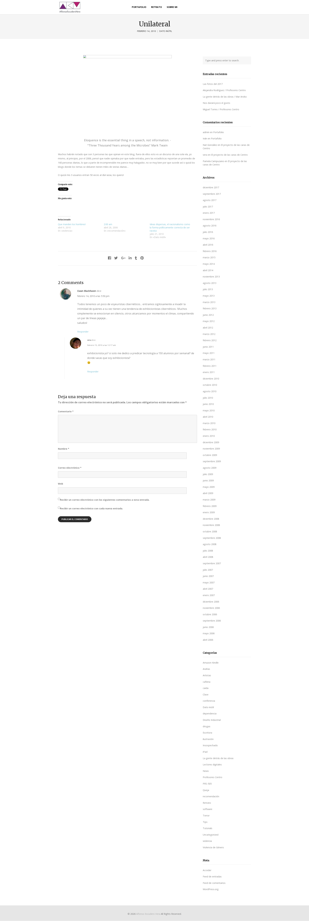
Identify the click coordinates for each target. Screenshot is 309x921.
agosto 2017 (209, 200)
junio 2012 (208, 314)
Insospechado (210, 745)
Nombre (63, 448)
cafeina (206, 681)
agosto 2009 (209, 467)
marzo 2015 (209, 257)
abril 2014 (208, 270)
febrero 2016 (209, 251)
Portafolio (218, 132)
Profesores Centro (212, 777)
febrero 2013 (209, 308)
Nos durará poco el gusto (216, 102)
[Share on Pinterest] (142, 258)
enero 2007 (209, 595)
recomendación (211, 796)
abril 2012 (208, 327)
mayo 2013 (209, 295)
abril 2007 (208, 588)
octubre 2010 (210, 384)
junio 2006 (208, 627)
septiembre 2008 (212, 537)
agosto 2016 (209, 225)
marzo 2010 (209, 423)
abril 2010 (208, 416)
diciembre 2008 (211, 518)
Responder (83, 331)
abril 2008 (208, 556)
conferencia (209, 700)
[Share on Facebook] (109, 258)
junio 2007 (208, 576)
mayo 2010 (209, 410)
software (207, 809)
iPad (205, 751)
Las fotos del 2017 (213, 83)
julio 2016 (208, 232)
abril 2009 (208, 493)
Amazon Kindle (211, 662)
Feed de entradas (212, 876)
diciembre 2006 (211, 601)
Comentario (66, 411)
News (206, 770)
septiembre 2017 (212, 193)
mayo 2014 (209, 263)
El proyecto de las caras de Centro (229, 154)
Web (60, 483)
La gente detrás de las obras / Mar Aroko (225, 96)
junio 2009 (208, 480)
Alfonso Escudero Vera (148, 913)
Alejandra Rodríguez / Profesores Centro (224, 90)
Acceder (207, 870)
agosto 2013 (209, 283)
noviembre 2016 (211, 219)
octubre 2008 (210, 531)
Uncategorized (210, 834)
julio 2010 (208, 397)
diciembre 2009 (211, 442)
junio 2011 (208, 346)
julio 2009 (208, 474)
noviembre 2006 (211, 607)
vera (89, 340)
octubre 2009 (210, 455)
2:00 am (108, 224)
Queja (206, 790)
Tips (205, 821)
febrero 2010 (209, 429)
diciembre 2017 (211, 187)
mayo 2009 (209, 486)
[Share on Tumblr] (136, 258)
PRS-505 (207, 783)
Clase (205, 694)
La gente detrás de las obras (218, 758)
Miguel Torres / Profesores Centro (221, 109)
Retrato (207, 802)
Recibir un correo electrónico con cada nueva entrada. (91, 508)
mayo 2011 (209, 353)
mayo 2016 (209, 238)
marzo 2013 (209, 302)
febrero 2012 (209, 340)
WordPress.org (211, 889)
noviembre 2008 (211, 525)
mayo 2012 (209, 321)
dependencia (209, 713)
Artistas (207, 675)
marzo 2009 (209, 499)
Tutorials (207, 828)
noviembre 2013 (211, 276)
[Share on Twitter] (116, 258)
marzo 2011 (209, 359)
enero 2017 (209, 212)
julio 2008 (208, 550)
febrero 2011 (209, 365)
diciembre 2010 (211, 378)
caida (205, 688)
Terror (206, 815)
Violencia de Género (213, 847)
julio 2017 (208, 206)
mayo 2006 (209, 633)
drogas (206, 726)
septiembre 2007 (212, 563)
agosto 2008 (209, 544)
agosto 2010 (209, 391)
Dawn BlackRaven (86, 290)
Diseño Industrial (212, 719)
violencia (207, 840)
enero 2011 (209, 372)
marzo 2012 (209, 334)
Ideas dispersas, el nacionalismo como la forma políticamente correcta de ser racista (170, 227)
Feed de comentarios (214, 882)
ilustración (208, 739)
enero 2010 (209, 435)
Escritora (207, 732)
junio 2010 (208, 404)
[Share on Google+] (123, 258)
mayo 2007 (209, 582)
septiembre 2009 (212, 461)
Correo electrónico (69, 467)
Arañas (206, 668)
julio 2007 (208, 569)
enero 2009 (209, 512)
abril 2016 (208, 244)
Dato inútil (165, 31)
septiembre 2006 (212, 620)
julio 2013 (208, 289)
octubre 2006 (210, 614)
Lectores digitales (212, 764)
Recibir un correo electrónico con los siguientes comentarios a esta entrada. (105, 499)
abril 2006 (208, 639)
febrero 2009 (209, 506)
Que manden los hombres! (72, 224)
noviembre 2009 (211, 448)
